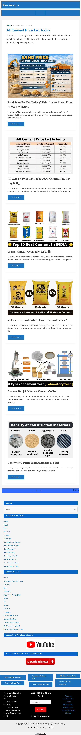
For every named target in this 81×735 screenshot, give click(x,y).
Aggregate (7, 591)
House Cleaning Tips (11, 566)
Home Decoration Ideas (12, 542)
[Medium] (49, 727)
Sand (5, 588)
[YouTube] (46, 727)
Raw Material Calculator (12, 693)
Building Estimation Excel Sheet (12, 714)
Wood (6, 525)
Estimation (7, 612)
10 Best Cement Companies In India (29, 251)
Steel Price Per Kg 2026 (12, 595)
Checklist (7, 609)
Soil (5, 602)
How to (6, 578)
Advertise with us (68, 699)
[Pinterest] (43, 727)
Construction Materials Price (13, 629)
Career (68, 702)
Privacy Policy (68, 704)
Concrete (7, 584)
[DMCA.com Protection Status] (41, 733)
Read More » (16, 124)
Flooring (6, 535)
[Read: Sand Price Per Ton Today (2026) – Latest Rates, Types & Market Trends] (40, 75)
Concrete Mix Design (11, 616)
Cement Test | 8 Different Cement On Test (32, 391)
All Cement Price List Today (13, 581)
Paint (5, 528)
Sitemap (68, 713)
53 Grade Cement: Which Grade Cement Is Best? (37, 320)
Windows (7, 532)
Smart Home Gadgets (11, 563)
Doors (6, 521)
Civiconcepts (10, 5)
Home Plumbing (9, 552)
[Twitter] (31, 727)
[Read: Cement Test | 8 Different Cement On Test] (40, 368)
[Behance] (37, 727)
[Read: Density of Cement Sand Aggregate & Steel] (40, 439)
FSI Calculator (13, 707)
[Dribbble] (40, 727)
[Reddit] (52, 727)
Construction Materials (11, 622)
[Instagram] (34, 727)
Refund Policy (68, 707)
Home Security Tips (10, 559)
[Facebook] (29, 727)
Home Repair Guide (11, 556)
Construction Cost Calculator (9, 703)
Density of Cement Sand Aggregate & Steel (33, 462)
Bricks (6, 598)
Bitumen (6, 605)
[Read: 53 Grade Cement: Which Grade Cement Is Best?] (40, 297)
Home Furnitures (9, 549)
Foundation (8, 539)
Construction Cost (10, 619)
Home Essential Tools (11, 545)
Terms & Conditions (68, 710)
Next (76, 490)
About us (68, 696)
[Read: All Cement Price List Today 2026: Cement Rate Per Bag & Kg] (40, 155)
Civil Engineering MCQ (12, 626)
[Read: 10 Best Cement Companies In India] (40, 228)
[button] (13, 677)
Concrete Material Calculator (9, 697)
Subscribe (40, 709)
